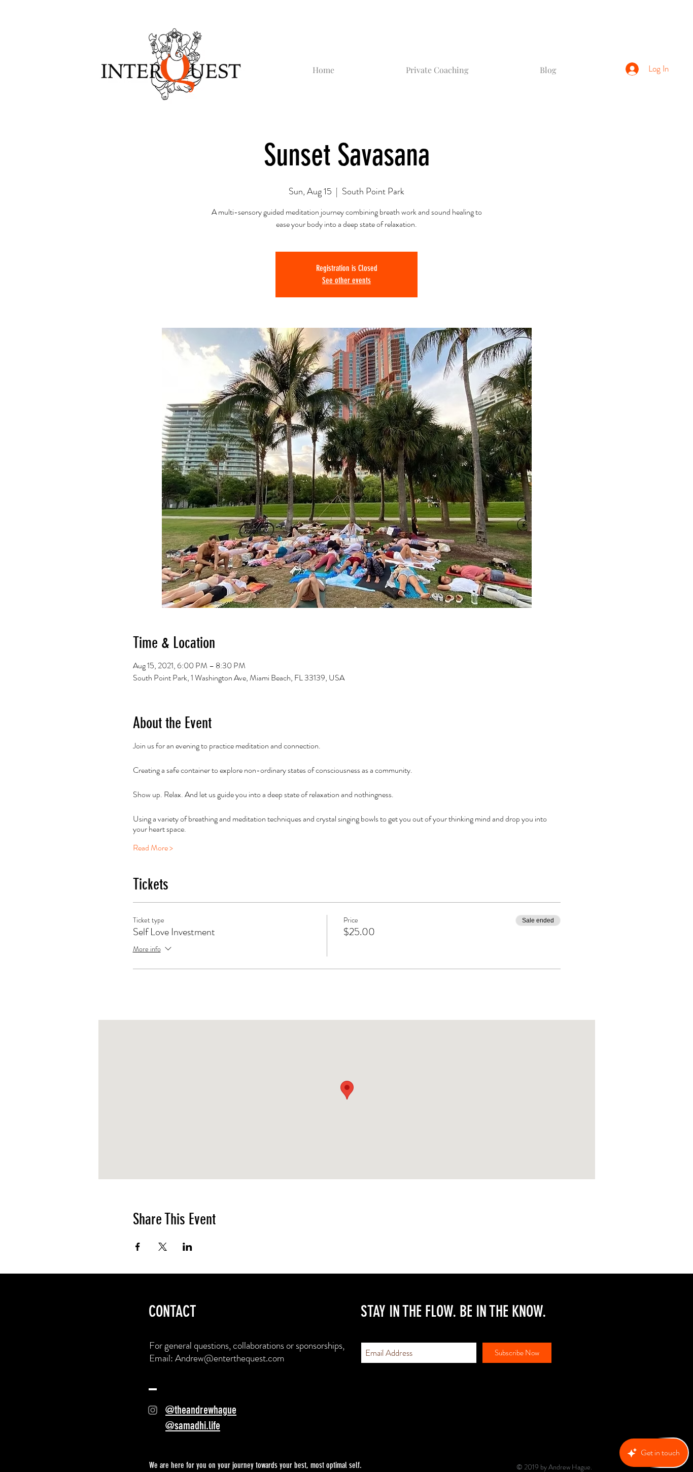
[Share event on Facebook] (138, 1247)
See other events (346, 280)
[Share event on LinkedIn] (187, 1247)
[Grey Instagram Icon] (153, 1410)
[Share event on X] (162, 1247)
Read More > (153, 847)
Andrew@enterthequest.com (230, 1358)
